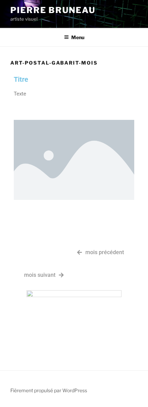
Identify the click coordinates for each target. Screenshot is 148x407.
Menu (77, 37)
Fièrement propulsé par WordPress (48, 390)
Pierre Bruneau (52, 10)
